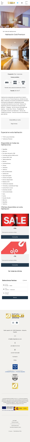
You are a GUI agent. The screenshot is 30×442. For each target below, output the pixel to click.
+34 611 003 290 (15, 352)
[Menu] (2, 3)
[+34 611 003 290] (15, 349)
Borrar (25, 280)
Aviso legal (15, 420)
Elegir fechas (14, 123)
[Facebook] (17, 322)
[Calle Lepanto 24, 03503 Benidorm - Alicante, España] (15, 327)
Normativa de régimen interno (15, 427)
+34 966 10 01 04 (15, 346)
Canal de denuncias (15, 425)
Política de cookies (15, 422)
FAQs (15, 360)
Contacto (15, 356)
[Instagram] (13, 322)
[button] (2, 54)
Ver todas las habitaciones (9, 31)
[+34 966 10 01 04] (15, 343)
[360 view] (26, 41)
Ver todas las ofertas (15, 271)
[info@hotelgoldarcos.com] (15, 336)
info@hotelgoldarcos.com (15, 339)
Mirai (20, 431)
